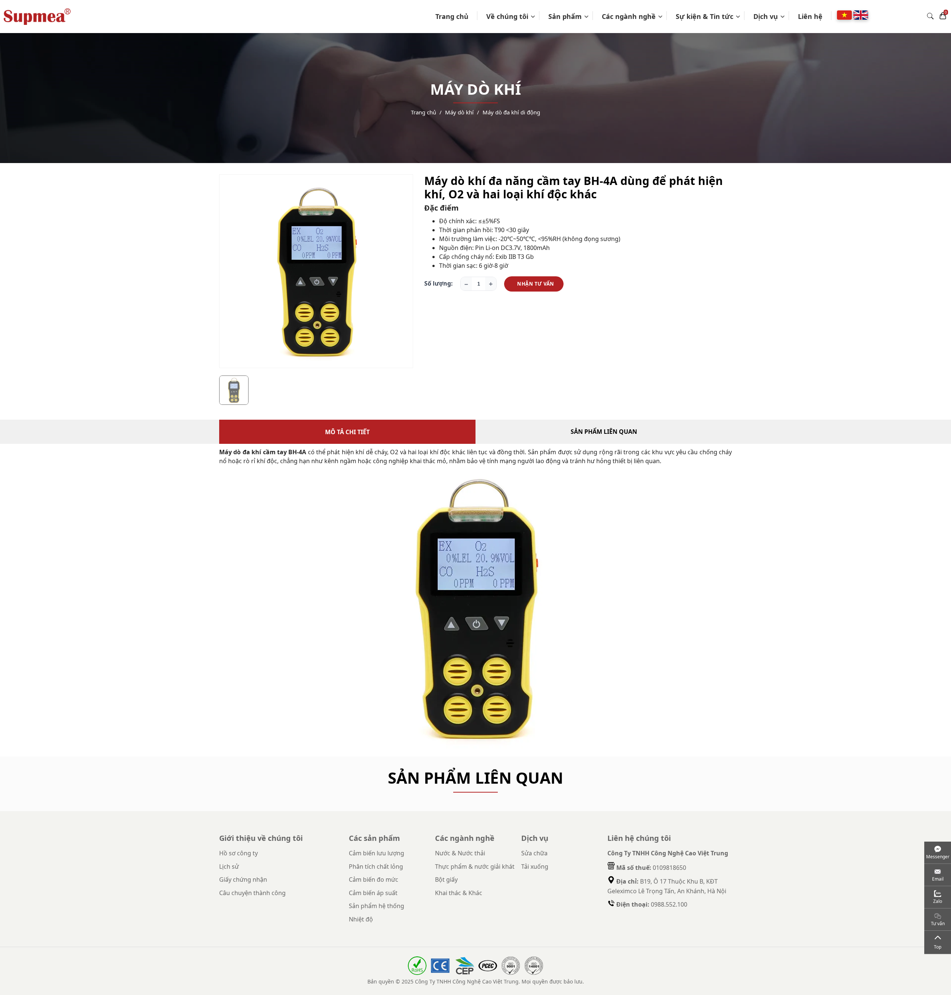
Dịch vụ (765, 16)
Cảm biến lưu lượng (376, 853)
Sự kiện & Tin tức (704, 16)
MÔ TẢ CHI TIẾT (347, 432)
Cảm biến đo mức (373, 879)
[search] (930, 17)
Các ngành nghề (629, 16)
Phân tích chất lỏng (376, 866)
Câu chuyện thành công (252, 893)
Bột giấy (446, 879)
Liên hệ (810, 16)
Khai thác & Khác (458, 893)
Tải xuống (534, 866)
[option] (316, 271)
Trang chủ (451, 16)
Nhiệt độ (361, 919)
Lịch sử (229, 866)
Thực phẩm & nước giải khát (475, 866)
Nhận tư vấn (535, 283)
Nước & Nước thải (460, 853)
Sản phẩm (565, 16)
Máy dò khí (459, 112)
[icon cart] (942, 16)
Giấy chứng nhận (243, 879)
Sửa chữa (534, 853)
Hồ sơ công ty (238, 853)
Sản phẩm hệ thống (376, 906)
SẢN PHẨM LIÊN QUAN (604, 431)
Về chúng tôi (507, 16)
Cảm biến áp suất (373, 893)
